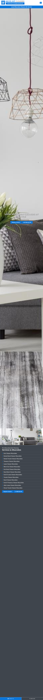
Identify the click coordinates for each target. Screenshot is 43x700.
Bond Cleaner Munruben (11, 480)
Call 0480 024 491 (27, 222)
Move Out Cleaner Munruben (12, 466)
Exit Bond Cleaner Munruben (12, 469)
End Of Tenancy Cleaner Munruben (14, 482)
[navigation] (41, 3)
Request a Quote (15, 222)
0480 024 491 (19, 491)
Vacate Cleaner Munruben (11, 477)
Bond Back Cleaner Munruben (12, 472)
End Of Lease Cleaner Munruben (13, 474)
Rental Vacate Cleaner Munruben (13, 458)
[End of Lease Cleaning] (12, 4)
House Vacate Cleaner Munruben (13, 488)
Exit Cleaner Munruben (10, 453)
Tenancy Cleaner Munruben (12, 461)
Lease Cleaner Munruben (11, 464)
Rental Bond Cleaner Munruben (13, 456)
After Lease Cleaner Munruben (12, 485)
